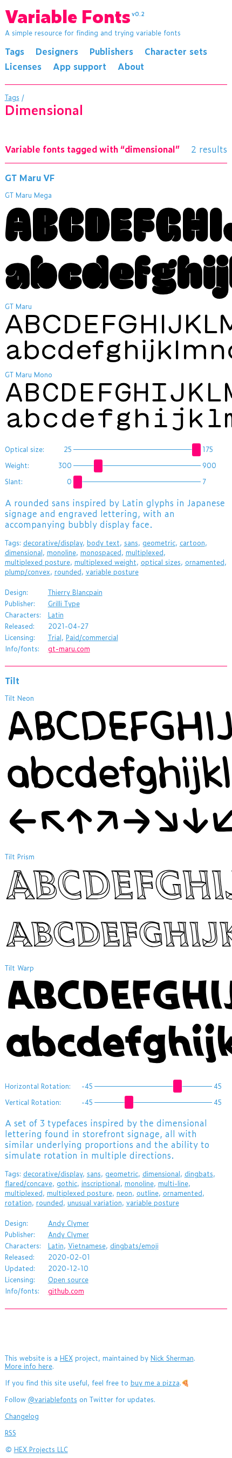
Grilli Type (64, 603)
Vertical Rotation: (33, 1102)
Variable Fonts (75, 15)
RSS (10, 1433)
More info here (28, 1366)
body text (103, 543)
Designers (57, 51)
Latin (56, 615)
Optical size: (24, 449)
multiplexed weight (105, 562)
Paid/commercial (92, 637)
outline (148, 1193)
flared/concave (28, 1183)
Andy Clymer (68, 1223)
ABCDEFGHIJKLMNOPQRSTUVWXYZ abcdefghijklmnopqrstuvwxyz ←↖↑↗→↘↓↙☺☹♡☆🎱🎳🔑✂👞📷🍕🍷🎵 (118, 773)
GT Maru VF (29, 177)
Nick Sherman (172, 1358)
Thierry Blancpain (75, 592)
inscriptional (100, 1183)
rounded (67, 572)
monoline (61, 552)
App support (79, 66)
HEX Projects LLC (41, 1449)
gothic (67, 1183)
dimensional (24, 552)
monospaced (100, 552)
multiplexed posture (37, 562)
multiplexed (144, 552)
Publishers (111, 51)
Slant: (14, 481)
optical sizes (161, 562)
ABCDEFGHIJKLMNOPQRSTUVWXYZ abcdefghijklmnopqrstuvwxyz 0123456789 (118, 246)
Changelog (22, 1416)
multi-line (173, 1183)
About (131, 66)
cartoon (192, 543)
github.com (66, 1291)
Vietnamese (87, 1246)
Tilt (12, 680)
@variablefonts (52, 1399)
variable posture (112, 572)
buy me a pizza (155, 1383)
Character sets (176, 51)
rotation (18, 1203)
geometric (158, 543)
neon (124, 1193)
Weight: (17, 465)
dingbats (199, 1174)
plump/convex (27, 572)
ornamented (204, 562)
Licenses (23, 66)
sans (131, 543)
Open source (68, 1279)
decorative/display (53, 543)
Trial (55, 637)
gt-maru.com (69, 648)
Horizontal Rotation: (38, 1086)
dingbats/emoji (134, 1246)
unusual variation (94, 1203)
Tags (14, 51)
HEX (66, 1358)
